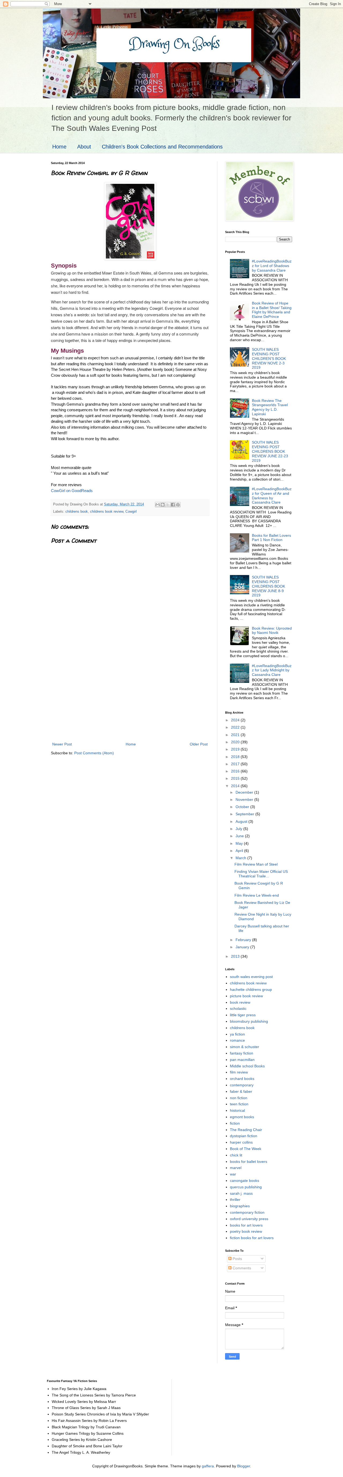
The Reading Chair (246, 1130)
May (240, 843)
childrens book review (106, 511)
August (242, 821)
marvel (235, 1168)
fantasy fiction (241, 1053)
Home (59, 147)
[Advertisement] (130, 700)
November (245, 799)
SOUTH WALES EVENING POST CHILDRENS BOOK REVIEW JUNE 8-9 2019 (268, 586)
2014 (236, 786)
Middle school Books (247, 1066)
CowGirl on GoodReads (72, 490)
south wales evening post (251, 976)
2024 (236, 720)
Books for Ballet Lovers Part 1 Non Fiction (271, 537)
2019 (236, 749)
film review (239, 1072)
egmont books (242, 1117)
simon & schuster (244, 1047)
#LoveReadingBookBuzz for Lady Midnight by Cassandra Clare (272, 670)
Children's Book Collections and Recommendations (162, 147)
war (233, 1174)
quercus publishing (246, 1187)
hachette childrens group (251, 989)
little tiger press (243, 1015)
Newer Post (62, 744)
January (243, 947)
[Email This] (157, 504)
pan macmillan (242, 1059)
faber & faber (241, 1091)
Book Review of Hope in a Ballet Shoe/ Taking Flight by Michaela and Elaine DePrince (272, 310)
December (245, 792)
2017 (236, 764)
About (84, 147)
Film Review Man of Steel (256, 864)
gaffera (208, 1466)
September (245, 814)
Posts (237, 1259)
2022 (236, 727)
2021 (236, 735)
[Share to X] (167, 504)
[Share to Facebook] (173, 504)
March (241, 858)
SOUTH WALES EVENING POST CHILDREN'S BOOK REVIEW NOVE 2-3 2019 (269, 358)
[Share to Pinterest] (178, 504)
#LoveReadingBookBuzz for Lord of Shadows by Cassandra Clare (272, 265)
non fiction (238, 1098)
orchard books (242, 1078)
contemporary (241, 1085)
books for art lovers (246, 1225)
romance (237, 1040)
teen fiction (239, 1104)
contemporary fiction (247, 1212)
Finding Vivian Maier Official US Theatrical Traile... (261, 873)
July (239, 829)
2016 (236, 771)
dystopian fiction (243, 1136)
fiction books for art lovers (252, 1238)
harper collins (241, 1142)
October (243, 807)
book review (240, 1002)
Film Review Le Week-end (256, 895)
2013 (236, 956)
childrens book (76, 511)
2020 (236, 742)
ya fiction (237, 1034)
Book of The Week (245, 1149)
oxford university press (249, 1219)
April (240, 850)
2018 (236, 757)
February (244, 940)
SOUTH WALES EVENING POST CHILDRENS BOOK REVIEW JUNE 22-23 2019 (270, 451)
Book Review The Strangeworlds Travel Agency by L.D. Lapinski (270, 407)
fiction (235, 1123)
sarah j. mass (241, 1193)
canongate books (244, 1180)
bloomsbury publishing (249, 1021)
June (240, 836)
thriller (235, 1199)
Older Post (199, 744)
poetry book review (246, 1231)
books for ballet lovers (248, 1161)
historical (237, 1110)
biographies (240, 1206)
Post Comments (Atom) (94, 753)
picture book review (246, 996)
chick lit (236, 1155)
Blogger (243, 1466)
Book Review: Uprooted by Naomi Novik (272, 630)
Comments (241, 1268)
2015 (236, 778)
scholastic (238, 1008)
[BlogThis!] (162, 504)
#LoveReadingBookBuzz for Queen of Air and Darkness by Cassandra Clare (272, 495)
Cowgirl (131, 511)
